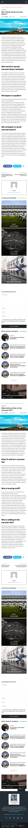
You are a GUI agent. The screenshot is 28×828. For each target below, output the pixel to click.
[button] (26, 2)
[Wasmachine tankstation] (14, 270)
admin (6, 16)
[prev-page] (2, 286)
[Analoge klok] (14, 242)
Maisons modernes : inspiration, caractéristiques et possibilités (18, 366)
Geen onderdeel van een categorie (17, 354)
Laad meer (13, 380)
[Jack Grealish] (14, 214)
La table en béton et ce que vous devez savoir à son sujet (7, 175)
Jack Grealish (14, 226)
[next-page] (5, 286)
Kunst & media (13, 252)
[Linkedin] (14, 818)
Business (7, 825)
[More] (23, 166)
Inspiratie (13, 279)
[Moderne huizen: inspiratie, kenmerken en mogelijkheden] (5, 374)
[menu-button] (2, 2)
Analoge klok (14, 254)
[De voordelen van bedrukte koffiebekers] (5, 337)
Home (2, 7)
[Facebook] (6, 818)
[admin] (2, 17)
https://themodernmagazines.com (14, 192)
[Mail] (17, 818)
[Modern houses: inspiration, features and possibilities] (5, 356)
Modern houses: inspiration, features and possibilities (17, 356)
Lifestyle (6, 7)
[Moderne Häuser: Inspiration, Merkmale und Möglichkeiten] (5, 346)
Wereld (14, 224)
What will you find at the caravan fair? (21, 175)
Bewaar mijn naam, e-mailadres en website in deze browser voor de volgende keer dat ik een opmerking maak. (13, 321)
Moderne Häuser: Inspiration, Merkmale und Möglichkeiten (17, 347)
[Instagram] (10, 818)
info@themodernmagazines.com (16, 814)
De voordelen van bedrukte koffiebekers (13, 395)
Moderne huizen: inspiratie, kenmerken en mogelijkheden (17, 375)
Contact (12, 826)
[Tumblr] (21, 818)
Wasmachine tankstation (14, 281)
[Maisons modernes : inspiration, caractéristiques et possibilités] (5, 365)
